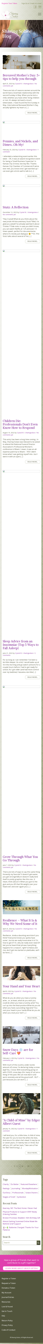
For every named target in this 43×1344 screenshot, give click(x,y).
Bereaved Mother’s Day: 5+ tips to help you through (21, 77)
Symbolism (21, 1197)
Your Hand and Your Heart (21, 986)
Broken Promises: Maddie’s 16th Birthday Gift (21, 1218)
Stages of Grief (9, 1197)
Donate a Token (8, 1288)
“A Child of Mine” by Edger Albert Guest (21, 1122)
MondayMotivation (30, 1188)
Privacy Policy (7, 1325)
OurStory (6, 1192)
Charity (6, 1184)
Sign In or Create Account (31, 3)
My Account (6, 1292)
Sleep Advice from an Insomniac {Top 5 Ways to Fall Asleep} (21, 644)
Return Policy (7, 1320)
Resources (6, 1302)
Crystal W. (18, 84)
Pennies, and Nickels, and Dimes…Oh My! (20, 143)
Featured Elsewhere (29, 1184)
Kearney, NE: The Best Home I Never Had (20, 1208)
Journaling (15, 1188)
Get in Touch (7, 1311)
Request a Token (9, 1283)
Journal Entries (8, 1297)
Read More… (32, 113)
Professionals (18, 1192)
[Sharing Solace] (10, 15)
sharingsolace (28, 84)
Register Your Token (9, 3)
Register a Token (9, 1278)
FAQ (3, 1316)
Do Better (15, 1184)
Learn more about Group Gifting (21, 1268)
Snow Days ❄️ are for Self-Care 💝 (18, 1051)
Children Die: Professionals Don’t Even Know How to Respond (20, 424)
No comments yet (9, 214)
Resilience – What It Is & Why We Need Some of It (20, 922)
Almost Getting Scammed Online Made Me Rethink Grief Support (20, 1222)
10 (28, 1166)
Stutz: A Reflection (15, 207)
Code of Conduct (8, 1330)
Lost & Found (7, 1306)
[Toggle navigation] (39, 14)
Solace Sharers (31, 1192)
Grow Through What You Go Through (20, 858)
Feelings (6, 1188)
